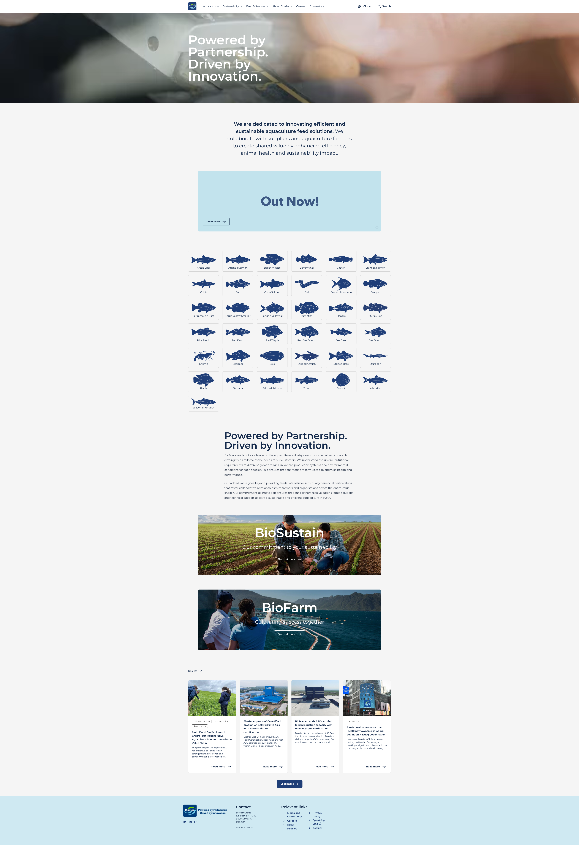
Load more (287, 783)
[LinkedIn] (184, 822)
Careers (300, 6)
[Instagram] (190, 822)
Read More (213, 221)
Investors (318, 6)
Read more (218, 766)
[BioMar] (192, 6)
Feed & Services (255, 6)
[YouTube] (195, 822)
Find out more (286, 559)
